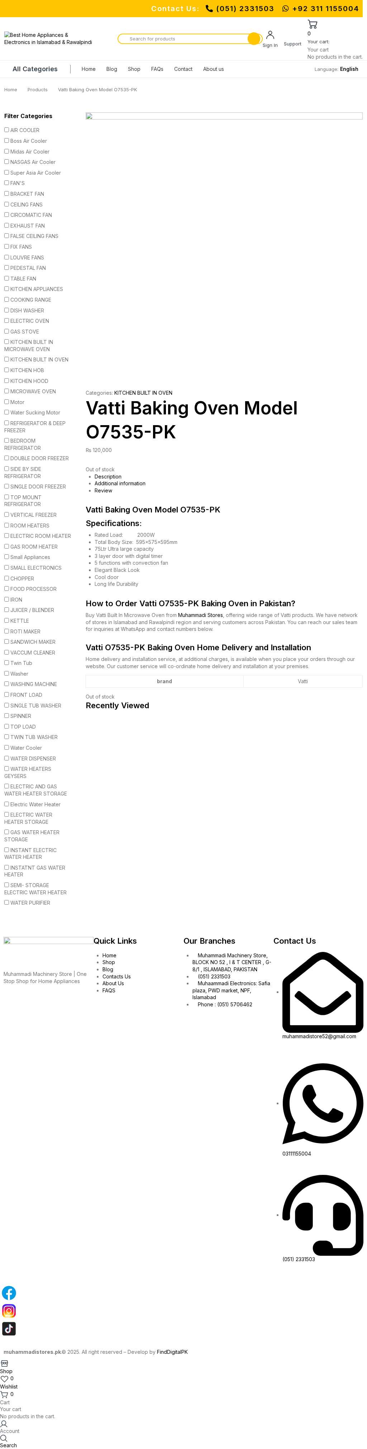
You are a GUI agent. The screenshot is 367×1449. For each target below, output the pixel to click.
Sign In (270, 45)
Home (89, 69)
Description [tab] (108, 476)
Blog (111, 69)
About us (213, 69)
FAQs (157, 69)
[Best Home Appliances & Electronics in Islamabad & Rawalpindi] (49, 38)
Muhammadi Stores (200, 615)
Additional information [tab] (120, 483)
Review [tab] (103, 490)
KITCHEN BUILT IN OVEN (143, 393)
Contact (183, 69)
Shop (134, 69)
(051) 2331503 (245, 8)
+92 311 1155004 (324, 8)
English (349, 69)
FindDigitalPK (172, 1352)
